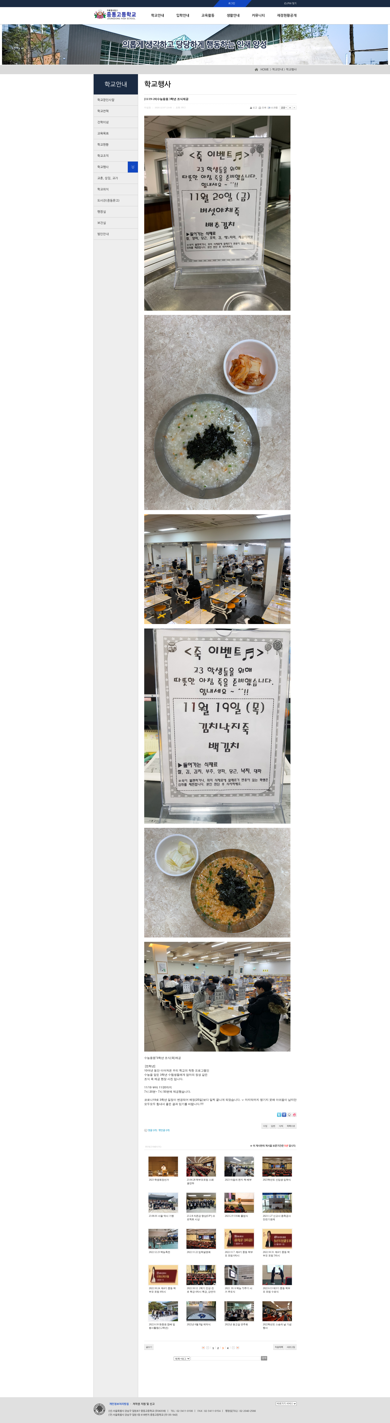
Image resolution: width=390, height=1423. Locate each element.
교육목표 (103, 133)
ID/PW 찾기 (290, 3)
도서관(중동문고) (108, 200)
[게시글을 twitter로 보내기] (279, 1115)
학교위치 (103, 189)
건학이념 (103, 122)
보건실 (101, 222)
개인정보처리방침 (119, 1404)
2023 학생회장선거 (159, 1179)
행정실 (101, 211)
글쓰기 (149, 1347)
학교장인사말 (105, 99)
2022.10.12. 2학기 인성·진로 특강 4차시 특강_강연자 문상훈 (201, 1292)
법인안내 (103, 234)
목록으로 (291, 1126)
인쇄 (264, 107)
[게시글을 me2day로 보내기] (289, 1115)
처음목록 (279, 1347)
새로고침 (291, 1347)
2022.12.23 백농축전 (159, 1252)
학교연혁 (103, 111)
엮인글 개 (163, 1130)
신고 (255, 107)
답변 (273, 1126)
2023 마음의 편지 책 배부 (238, 1179)
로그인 (231, 3)
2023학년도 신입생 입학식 (277, 1179)
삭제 (281, 1126)
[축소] (294, 108)
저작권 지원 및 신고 (144, 1404)
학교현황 (103, 144)
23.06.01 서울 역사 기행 (161, 1216)
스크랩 (274, 107)
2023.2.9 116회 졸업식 (236, 1216)
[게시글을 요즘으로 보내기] (294, 1115)
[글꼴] (284, 108)
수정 (265, 1126)
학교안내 (277, 69)
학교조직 (103, 155)
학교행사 (291, 69)
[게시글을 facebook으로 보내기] (284, 1115)
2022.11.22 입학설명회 (199, 1252)
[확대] (290, 108)
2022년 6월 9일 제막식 (199, 1324)
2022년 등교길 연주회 (236, 1324)
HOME (264, 69)
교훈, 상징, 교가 (107, 178)
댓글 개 (152, 1130)
